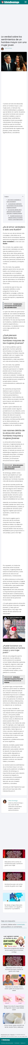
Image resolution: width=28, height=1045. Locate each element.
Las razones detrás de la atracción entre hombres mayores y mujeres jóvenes (14, 211)
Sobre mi (23, 1043)
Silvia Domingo (8, 48)
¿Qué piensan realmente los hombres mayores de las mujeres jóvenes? (14, 205)
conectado (21, 925)
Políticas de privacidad (7, 1043)
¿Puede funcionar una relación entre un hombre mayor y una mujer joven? (15, 217)
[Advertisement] (14, 20)
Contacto (16, 1043)
